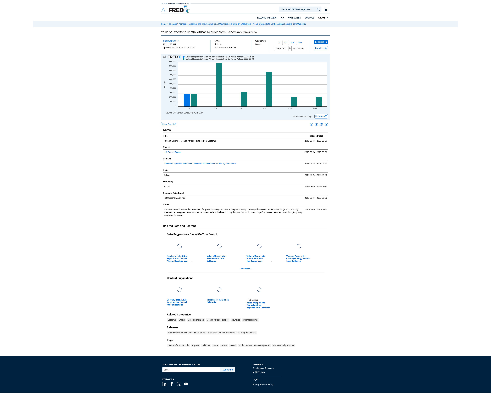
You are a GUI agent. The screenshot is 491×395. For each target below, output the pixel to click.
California (172, 320)
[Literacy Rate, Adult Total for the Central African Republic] (179, 290)
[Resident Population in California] (219, 290)
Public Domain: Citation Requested (254, 345)
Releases (173, 24)
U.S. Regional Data (196, 320)
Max (300, 42)
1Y (279, 42)
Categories (294, 18)
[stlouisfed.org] (175, 3)
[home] (175, 9)
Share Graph (168, 124)
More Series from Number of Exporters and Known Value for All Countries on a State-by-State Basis (212, 332)
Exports (195, 345)
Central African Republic (218, 320)
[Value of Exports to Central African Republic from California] (259, 290)
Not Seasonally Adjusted (283, 345)
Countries (235, 320)
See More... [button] (246, 268)
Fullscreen (320, 116)
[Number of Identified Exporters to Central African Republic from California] (179, 246)
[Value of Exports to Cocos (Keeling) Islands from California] (299, 246)
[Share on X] (311, 124)
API (282, 18)
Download (320, 48)
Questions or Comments (263, 368)
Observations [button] (170, 41)
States (182, 320)
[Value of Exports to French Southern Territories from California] (259, 246)
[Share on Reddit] (321, 124)
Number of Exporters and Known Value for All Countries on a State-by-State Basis (215, 24)
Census (224, 345)
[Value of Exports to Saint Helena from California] (219, 246)
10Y (292, 42)
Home (163, 24)
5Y (285, 42)
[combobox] (300, 9)
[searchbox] (300, 9)
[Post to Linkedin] (326, 124)
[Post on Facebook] (316, 124)
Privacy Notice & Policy (263, 384)
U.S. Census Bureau (172, 152)
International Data (250, 320)
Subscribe (227, 369)
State (215, 345)
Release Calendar (267, 18)
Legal (255, 379)
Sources (309, 18)
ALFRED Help (259, 372)
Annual (233, 345)
